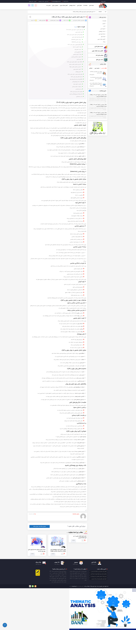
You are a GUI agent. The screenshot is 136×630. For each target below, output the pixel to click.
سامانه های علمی (102, 34)
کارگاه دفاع (103, 36)
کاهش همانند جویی (64, 5)
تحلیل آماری (79, 5)
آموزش (103, 23)
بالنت (70, 586)
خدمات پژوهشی (72, 5)
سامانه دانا (85, 5)
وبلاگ (104, 42)
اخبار (104, 26)
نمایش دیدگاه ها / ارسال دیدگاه (39, 526)
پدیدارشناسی (80, 423)
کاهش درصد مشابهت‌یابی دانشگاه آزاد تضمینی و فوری (98, 571)
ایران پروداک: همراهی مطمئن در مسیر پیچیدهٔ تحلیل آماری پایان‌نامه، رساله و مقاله (96, 84)
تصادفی (90, 68)
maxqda (100, 11)
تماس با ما (48, 5)
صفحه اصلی (91, 5)
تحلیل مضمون (83, 486)
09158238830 (65, 1)
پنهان (76, 27)
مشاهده (73, 540)
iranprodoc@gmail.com (56, 1)
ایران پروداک (103, 1)
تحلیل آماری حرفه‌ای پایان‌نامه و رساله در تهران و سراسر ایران (97, 579)
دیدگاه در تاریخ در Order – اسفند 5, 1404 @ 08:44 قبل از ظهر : (98, 98)
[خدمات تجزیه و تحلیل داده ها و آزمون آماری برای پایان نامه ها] (37, 541)
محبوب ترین (97, 68)
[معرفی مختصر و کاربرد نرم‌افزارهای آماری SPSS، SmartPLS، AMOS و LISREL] (57, 541)
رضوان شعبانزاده (75, 514)
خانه (105, 11)
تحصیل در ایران (55, 5)
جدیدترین (103, 68)
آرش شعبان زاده (74, 586)
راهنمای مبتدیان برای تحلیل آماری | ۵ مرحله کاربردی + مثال (96, 78)
